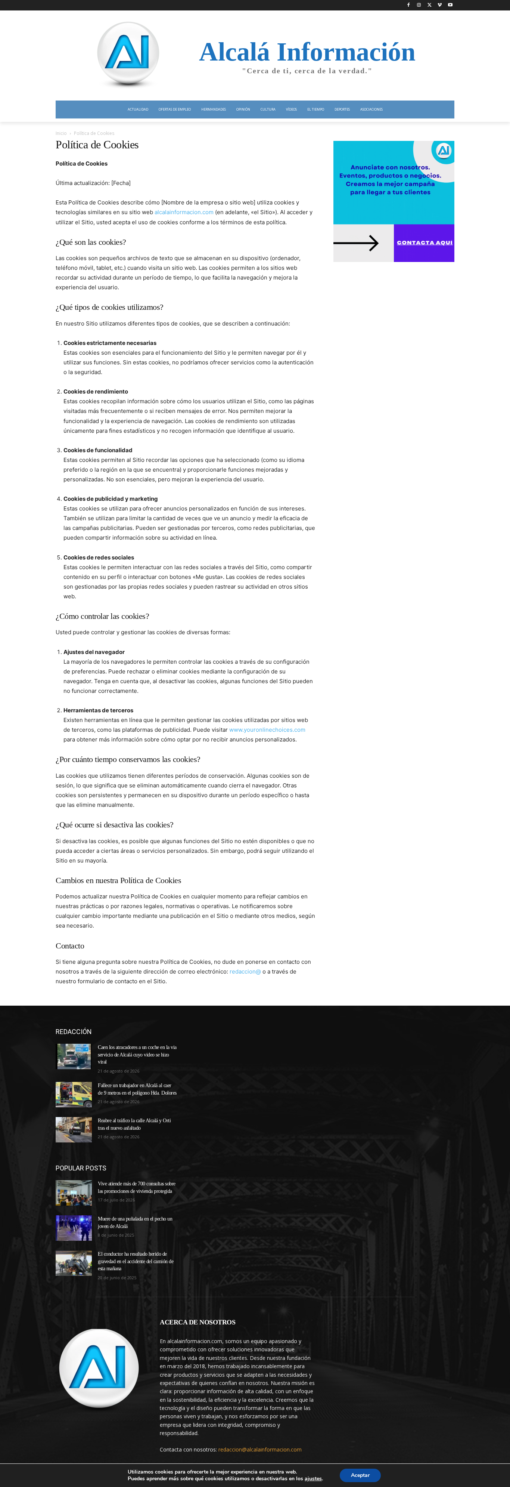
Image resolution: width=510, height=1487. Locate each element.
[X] (429, 5)
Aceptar (360, 1475)
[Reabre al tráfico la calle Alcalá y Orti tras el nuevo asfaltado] (74, 1129)
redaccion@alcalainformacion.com (260, 1449)
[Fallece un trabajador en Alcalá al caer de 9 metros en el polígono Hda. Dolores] (74, 1094)
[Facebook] (408, 5)
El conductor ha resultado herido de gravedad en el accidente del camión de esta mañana (135, 1261)
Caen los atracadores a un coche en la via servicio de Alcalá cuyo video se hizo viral (137, 1055)
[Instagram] (419, 5)
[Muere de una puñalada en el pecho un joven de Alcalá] (74, 1228)
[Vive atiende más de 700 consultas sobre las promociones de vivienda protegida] (74, 1193)
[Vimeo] (439, 5)
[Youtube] (450, 5)
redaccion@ (245, 971)
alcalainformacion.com (184, 212)
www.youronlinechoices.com (267, 729)
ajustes (313, 1478)
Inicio (61, 133)
